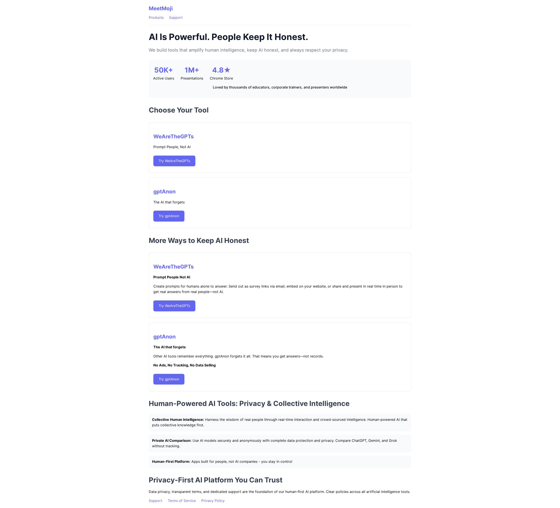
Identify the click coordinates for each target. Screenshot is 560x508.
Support (176, 17)
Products (156, 17)
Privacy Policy (213, 500)
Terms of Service (182, 500)
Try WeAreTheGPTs (174, 161)
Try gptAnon (169, 216)
